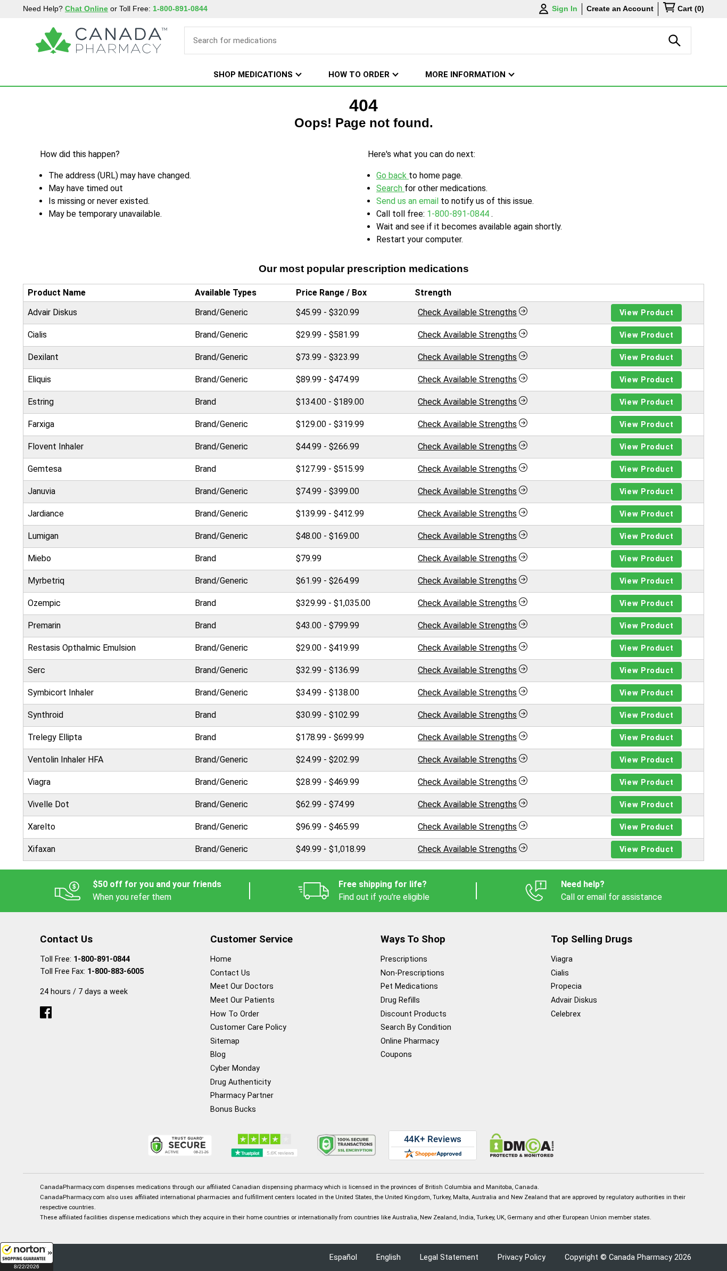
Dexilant (43, 357)
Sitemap (224, 1041)
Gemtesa (45, 469)
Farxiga (41, 424)
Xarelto (41, 827)
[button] (26, 1256)
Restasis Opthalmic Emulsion (82, 648)
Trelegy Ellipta (55, 737)
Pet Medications (409, 986)
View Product (646, 312)
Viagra (39, 782)
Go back (392, 175)
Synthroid (45, 715)
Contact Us (230, 973)
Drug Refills (400, 1000)
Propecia (566, 986)
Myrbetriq (46, 581)
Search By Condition (416, 1027)
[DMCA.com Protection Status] (522, 1145)
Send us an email (408, 201)
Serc (36, 670)
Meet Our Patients (242, 1000)
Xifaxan (41, 849)
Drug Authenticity (240, 1082)
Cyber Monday (235, 1068)
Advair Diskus (52, 312)
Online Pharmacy (410, 1041)
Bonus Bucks (233, 1109)
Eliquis (39, 379)
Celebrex (566, 1014)
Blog (218, 1054)
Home (221, 959)
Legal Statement (449, 1257)
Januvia (41, 491)
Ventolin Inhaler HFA (65, 760)
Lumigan (43, 536)
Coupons (396, 1054)
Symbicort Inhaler (61, 692)
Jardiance (46, 514)
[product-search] (674, 40)
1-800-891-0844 (459, 214)
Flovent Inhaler (56, 446)
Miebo (39, 558)
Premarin (44, 625)
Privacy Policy (522, 1257)
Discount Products (414, 1014)
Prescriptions (404, 959)
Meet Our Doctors (242, 986)
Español (343, 1257)
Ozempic (44, 603)
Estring (41, 402)
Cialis (37, 335)
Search (390, 188)
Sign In (564, 8)
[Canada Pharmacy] (101, 40)
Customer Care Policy (248, 1027)
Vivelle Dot (48, 804)
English (388, 1257)
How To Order (234, 1014)
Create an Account (620, 8)
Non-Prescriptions (412, 973)
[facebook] (45, 1010)
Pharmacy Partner (242, 1095)
